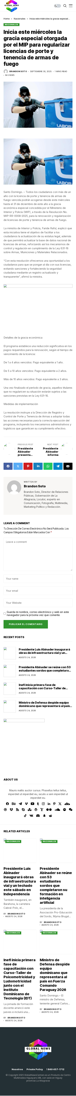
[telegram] (20, 803)
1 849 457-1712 (55, 1069)
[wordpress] (35, 809)
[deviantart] (67, 804)
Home (7, 18)
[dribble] (5, 809)
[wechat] (70, 809)
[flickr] (49, 809)
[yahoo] (41, 809)
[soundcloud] (57, 809)
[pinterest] (54, 803)
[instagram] (43, 803)
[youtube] (32, 804)
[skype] (23, 809)
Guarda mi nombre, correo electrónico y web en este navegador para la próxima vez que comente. (38, 613)
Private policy (35, 1069)
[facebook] (7, 803)
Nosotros (17, 1069)
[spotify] (64, 809)
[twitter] (60, 803)
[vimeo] (26, 804)
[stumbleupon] (29, 809)
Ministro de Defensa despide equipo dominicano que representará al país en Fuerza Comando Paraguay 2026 (44, 706)
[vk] (31, 816)
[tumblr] (38, 803)
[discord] (38, 815)
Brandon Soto (18, 71)
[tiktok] (25, 815)
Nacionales (19, 18)
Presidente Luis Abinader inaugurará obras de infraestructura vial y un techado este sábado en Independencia (44, 654)
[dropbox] (11, 809)
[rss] (17, 809)
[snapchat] (44, 815)
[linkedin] (49, 804)
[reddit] (50, 815)
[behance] (14, 804)
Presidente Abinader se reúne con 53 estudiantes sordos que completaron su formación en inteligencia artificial (45, 670)
